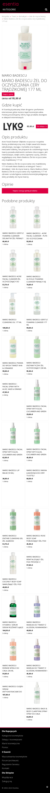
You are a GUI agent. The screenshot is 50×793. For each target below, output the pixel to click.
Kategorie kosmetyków (12, 735)
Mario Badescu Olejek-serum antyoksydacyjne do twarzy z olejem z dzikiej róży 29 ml (12, 691)
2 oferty (5, 395)
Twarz (14, 16)
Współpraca (7, 777)
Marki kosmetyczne (11, 743)
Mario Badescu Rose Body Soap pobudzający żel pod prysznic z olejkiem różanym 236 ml (36, 541)
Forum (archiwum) (10, 760)
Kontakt (5, 768)
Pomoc (5, 747)
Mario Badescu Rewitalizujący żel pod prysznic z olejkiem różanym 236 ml (36, 562)
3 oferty (5, 633)
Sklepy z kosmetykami (12, 739)
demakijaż (23, 16)
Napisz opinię (8, 94)
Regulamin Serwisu (10, 764)
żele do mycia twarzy (37, 16)
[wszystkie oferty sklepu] (13, 126)
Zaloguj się (7, 781)
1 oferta (5, 244)
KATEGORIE (9, 9)
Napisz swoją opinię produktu (25, 190)
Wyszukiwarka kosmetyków (14, 756)
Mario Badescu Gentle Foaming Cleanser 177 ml (37, 322)
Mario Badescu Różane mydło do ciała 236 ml (10, 668)
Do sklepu (41, 126)
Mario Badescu (14, 75)
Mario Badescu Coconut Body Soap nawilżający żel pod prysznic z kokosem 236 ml (11, 584)
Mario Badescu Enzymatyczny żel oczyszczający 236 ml (36, 365)
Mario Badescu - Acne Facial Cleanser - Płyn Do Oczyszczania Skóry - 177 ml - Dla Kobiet (36, 238)
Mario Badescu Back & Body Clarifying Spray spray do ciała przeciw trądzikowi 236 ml (36, 713)
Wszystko (5, 16)
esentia (11, 3)
